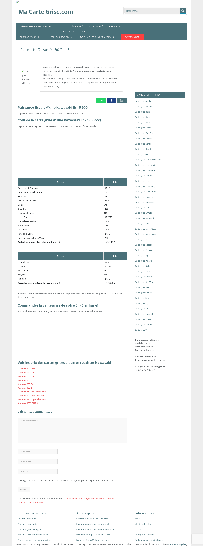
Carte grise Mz (141, 239)
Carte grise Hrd (142, 180)
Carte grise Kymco (143, 212)
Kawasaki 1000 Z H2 (27, 368)
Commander (132, 37)
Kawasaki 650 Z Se (26, 376)
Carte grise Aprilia (143, 101)
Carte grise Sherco (143, 276)
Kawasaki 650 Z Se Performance (32, 391)
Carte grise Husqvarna (145, 191)
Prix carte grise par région (30, 529)
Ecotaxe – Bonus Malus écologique (92, 540)
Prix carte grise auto (27, 518)
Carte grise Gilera (143, 154)
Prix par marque (29, 37)
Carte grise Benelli (143, 106)
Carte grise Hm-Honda (145, 165)
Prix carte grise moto (27, 523)
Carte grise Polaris (143, 260)
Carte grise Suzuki (143, 292)
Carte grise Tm (141, 308)
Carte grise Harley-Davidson (148, 159)
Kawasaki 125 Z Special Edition (32, 399)
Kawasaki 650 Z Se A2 (27, 372)
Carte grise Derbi (143, 143)
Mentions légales (143, 523)
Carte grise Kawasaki (144, 202)
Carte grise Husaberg (145, 186)
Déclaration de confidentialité (149, 540)
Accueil (138, 518)
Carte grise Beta (142, 111)
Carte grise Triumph (144, 314)
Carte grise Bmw (142, 117)
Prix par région (60, 37)
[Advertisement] (72, 125)
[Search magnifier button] (183, 11)
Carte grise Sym (142, 298)
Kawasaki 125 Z (25, 387)
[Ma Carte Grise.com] (44, 11)
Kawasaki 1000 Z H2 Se (28, 403)
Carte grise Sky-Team (145, 282)
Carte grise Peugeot (144, 250)
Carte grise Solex (143, 287)
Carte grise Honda (143, 175)
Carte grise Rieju (142, 266)
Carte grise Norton (143, 244)
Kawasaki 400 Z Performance (31, 395)
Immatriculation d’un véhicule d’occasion (95, 529)
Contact (138, 529)
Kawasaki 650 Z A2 (26, 384)
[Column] (73, 26)
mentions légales (177, 544)
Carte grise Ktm (142, 207)
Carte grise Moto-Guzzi (145, 228)
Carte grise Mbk (142, 223)
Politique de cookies (144, 534)
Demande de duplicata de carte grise (93, 534)
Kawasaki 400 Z (25, 380)
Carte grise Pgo (142, 255)
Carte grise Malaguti (144, 218)
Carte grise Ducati (143, 149)
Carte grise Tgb (142, 303)
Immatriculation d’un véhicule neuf (92, 523)
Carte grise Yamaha (144, 324)
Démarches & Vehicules (34, 26)
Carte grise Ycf (141, 329)
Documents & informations (97, 37)
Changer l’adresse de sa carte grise (92, 518)
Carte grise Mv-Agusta (145, 234)
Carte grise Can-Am (144, 133)
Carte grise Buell (142, 122)
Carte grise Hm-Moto (145, 170)
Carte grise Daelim (143, 138)
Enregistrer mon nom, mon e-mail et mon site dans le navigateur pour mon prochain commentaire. (66, 480)
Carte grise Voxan (143, 319)
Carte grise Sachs (143, 271)
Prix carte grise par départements (33, 534)
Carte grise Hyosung (144, 196)
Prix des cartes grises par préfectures (35, 540)
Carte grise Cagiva (143, 127)
